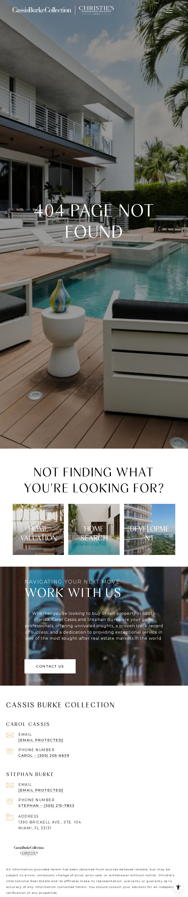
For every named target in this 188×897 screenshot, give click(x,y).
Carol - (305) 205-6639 (43, 755)
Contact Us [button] (50, 666)
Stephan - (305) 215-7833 (46, 805)
